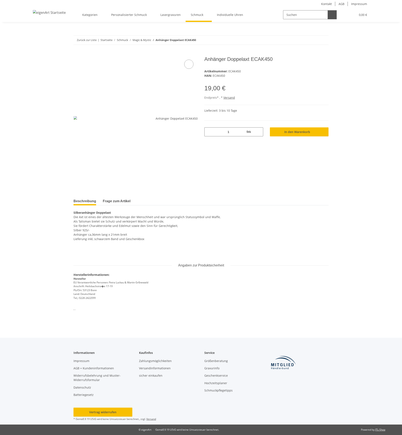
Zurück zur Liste (87, 40)
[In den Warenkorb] (76, 54)
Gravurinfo (211, 368)
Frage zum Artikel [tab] (116, 201)
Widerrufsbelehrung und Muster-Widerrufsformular (97, 378)
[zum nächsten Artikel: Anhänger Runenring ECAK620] (324, 40)
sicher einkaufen (150, 375)
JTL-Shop (380, 429)
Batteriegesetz (83, 395)
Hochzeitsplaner (215, 383)
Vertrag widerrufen (102, 412)
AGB (341, 4)
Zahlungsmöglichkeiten (155, 361)
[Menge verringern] (209, 132)
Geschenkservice (216, 375)
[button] (344, 15)
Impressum (359, 4)
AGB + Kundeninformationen (93, 368)
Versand (229, 98)
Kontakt (326, 4)
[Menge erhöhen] (258, 132)
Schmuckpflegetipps (218, 390)
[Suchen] (332, 14)
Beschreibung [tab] (84, 201)
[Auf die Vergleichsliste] (188, 64)
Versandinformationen (155, 368)
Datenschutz (82, 387)
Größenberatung (216, 361)
